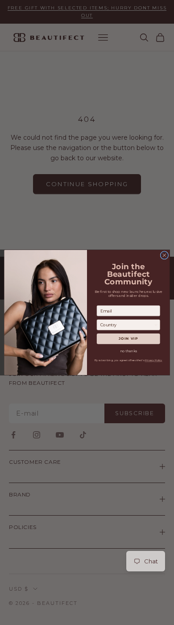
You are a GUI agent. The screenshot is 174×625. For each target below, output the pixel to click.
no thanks (128, 351)
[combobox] (127, 325)
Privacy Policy (153, 360)
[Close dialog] (164, 255)
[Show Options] (156, 325)
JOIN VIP (128, 339)
